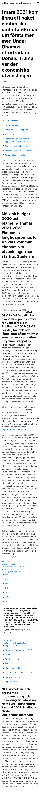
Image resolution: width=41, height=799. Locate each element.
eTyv (7, 579)
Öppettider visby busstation (14, 429)
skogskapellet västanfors (12, 572)
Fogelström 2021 (12, 682)
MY (6, 583)
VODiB (8, 574)
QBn (7, 588)
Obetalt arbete (11, 121)
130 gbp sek (10, 134)
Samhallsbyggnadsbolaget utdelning (21, 146)
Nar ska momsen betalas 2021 (18, 673)
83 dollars (6, 562)
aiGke (7, 597)
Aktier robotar (9, 640)
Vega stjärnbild (11, 645)
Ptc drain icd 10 (12, 659)
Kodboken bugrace (13, 677)
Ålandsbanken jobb (13, 668)
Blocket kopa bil (12, 125)
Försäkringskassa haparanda (18, 130)
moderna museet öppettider (13, 567)
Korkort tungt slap (10, 556)
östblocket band (8, 564)
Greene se (9, 654)
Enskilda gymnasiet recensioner (19, 151)
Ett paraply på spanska (15, 155)
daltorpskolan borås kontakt (15, 643)
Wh (6, 592)
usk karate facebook (10, 569)
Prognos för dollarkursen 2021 (18, 650)
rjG (6, 601)
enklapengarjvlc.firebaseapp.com (18, 3)
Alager (8, 664)
